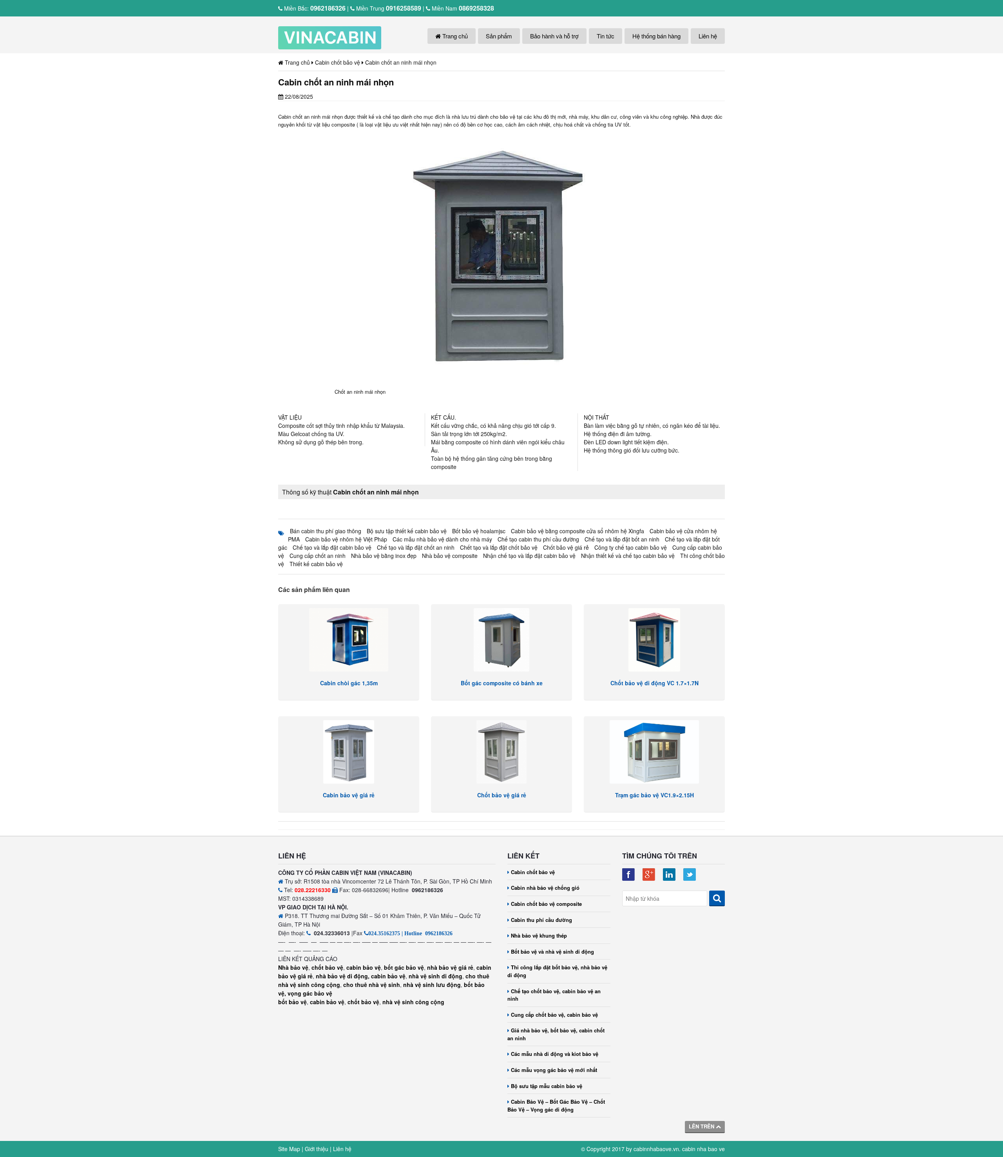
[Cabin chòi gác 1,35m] (348, 639)
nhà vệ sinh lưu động (432, 985)
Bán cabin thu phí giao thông (325, 531)
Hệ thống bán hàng (656, 36)
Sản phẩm (499, 36)
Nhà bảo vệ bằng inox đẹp (383, 555)
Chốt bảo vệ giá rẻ (566, 547)
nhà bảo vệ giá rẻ (450, 967)
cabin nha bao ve (703, 1149)
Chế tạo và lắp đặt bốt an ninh (622, 539)
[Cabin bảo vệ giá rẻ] (348, 752)
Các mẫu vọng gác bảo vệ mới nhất (554, 1070)
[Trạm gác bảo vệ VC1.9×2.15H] (654, 752)
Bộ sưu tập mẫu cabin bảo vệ (546, 1086)
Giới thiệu (316, 1149)
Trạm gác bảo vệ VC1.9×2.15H (654, 795)
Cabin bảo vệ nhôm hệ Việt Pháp (346, 539)
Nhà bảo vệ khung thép (539, 935)
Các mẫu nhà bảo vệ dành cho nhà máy (442, 539)
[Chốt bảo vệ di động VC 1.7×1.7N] (654, 639)
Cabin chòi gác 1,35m (349, 683)
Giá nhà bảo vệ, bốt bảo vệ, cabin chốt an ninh (556, 1034)
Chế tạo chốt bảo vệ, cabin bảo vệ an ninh (554, 995)
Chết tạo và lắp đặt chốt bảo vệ (499, 547)
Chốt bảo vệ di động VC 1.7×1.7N (654, 683)
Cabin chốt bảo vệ (533, 872)
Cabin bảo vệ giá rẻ (349, 795)
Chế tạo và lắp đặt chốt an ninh (415, 547)
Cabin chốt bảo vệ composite (546, 903)
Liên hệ (708, 36)
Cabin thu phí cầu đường (541, 919)
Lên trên (702, 1126)
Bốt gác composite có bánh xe (502, 683)
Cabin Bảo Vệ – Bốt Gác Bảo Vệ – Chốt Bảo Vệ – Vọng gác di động (556, 1105)
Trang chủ (454, 36)
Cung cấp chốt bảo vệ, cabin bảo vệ (554, 1014)
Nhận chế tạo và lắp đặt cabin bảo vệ (529, 555)
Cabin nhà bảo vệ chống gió (545, 887)
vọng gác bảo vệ (310, 993)
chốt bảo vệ (327, 967)
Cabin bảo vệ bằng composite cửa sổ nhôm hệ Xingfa (577, 531)
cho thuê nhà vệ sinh (371, 985)
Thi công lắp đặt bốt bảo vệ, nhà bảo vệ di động (557, 971)
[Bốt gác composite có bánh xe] (501, 639)
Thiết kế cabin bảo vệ (316, 564)
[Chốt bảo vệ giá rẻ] (501, 752)
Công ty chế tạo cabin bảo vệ (630, 547)
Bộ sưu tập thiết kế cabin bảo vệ (407, 531)
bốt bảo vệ (292, 1002)
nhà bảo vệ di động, (342, 976)
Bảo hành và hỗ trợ (554, 36)
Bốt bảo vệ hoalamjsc (478, 531)
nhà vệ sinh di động (435, 976)
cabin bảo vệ (363, 967)
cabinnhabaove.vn (656, 1149)
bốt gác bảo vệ (404, 967)
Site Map (289, 1149)
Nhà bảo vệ (293, 967)
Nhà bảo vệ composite (450, 555)
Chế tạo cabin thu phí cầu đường (538, 539)
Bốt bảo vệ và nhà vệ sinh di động (552, 951)
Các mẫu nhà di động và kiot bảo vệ (554, 1053)
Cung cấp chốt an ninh (318, 555)
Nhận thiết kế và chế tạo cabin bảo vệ (628, 555)
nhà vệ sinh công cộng (413, 1002)
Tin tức (605, 36)
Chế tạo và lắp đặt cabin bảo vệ (332, 547)
